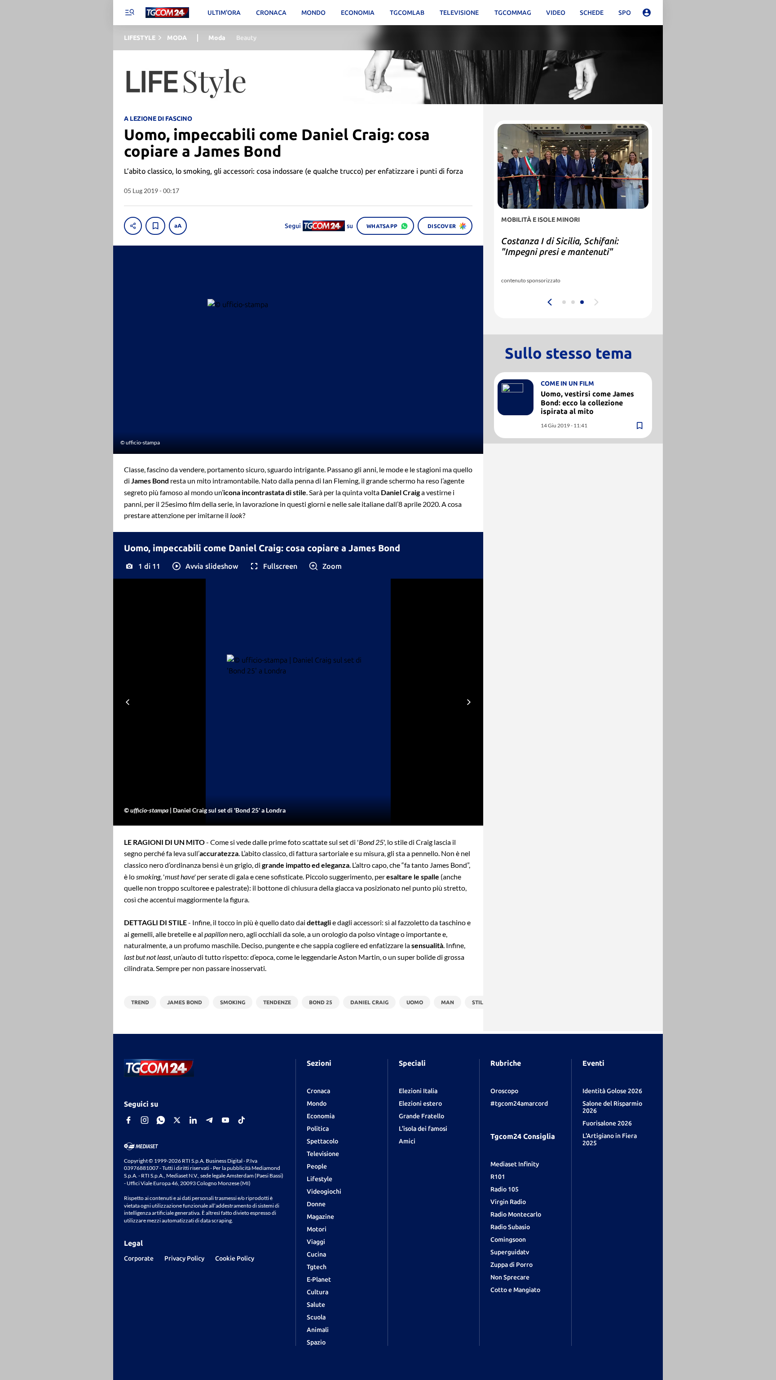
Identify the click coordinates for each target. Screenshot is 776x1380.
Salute (316, 1304)
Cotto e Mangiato (515, 1289)
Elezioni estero (420, 1103)
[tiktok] (241, 1120)
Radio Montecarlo (515, 1214)
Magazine (320, 1216)
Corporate (139, 1258)
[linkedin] (193, 1120)
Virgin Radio (508, 1201)
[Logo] (167, 12)
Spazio (316, 1342)
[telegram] (209, 1120)
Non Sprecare (509, 1277)
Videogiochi (324, 1191)
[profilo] (646, 12)
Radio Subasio (510, 1227)
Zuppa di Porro (511, 1264)
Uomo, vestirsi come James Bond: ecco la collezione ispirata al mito (587, 402)
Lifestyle (319, 1178)
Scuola (316, 1317)
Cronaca (318, 1090)
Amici (407, 1141)
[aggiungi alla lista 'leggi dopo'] (155, 226)
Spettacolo (322, 1141)
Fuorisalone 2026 (607, 1123)
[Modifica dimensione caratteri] (178, 226)
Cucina (316, 1254)
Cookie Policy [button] (234, 1258)
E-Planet (319, 1279)
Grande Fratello (421, 1116)
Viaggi (316, 1241)
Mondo (316, 1103)
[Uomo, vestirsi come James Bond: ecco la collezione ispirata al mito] (516, 397)
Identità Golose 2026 (612, 1090)
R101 (497, 1176)
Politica (318, 1128)
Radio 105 (504, 1189)
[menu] (129, 12)
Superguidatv (509, 1252)
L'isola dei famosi (423, 1128)
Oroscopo (504, 1090)
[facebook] (128, 1120)
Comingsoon (508, 1239)
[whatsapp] (160, 1120)
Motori (316, 1229)
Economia (321, 1116)
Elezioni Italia (418, 1090)
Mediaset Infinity (514, 1164)
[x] (176, 1120)
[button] (204, 566)
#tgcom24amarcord (519, 1103)
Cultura (317, 1292)
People (317, 1166)
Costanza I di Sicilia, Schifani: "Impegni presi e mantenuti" (560, 246)
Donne (316, 1204)
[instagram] (144, 1120)
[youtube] (225, 1120)
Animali (318, 1329)
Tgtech (316, 1266)
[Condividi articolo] (133, 226)
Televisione (323, 1153)
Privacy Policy (184, 1258)
